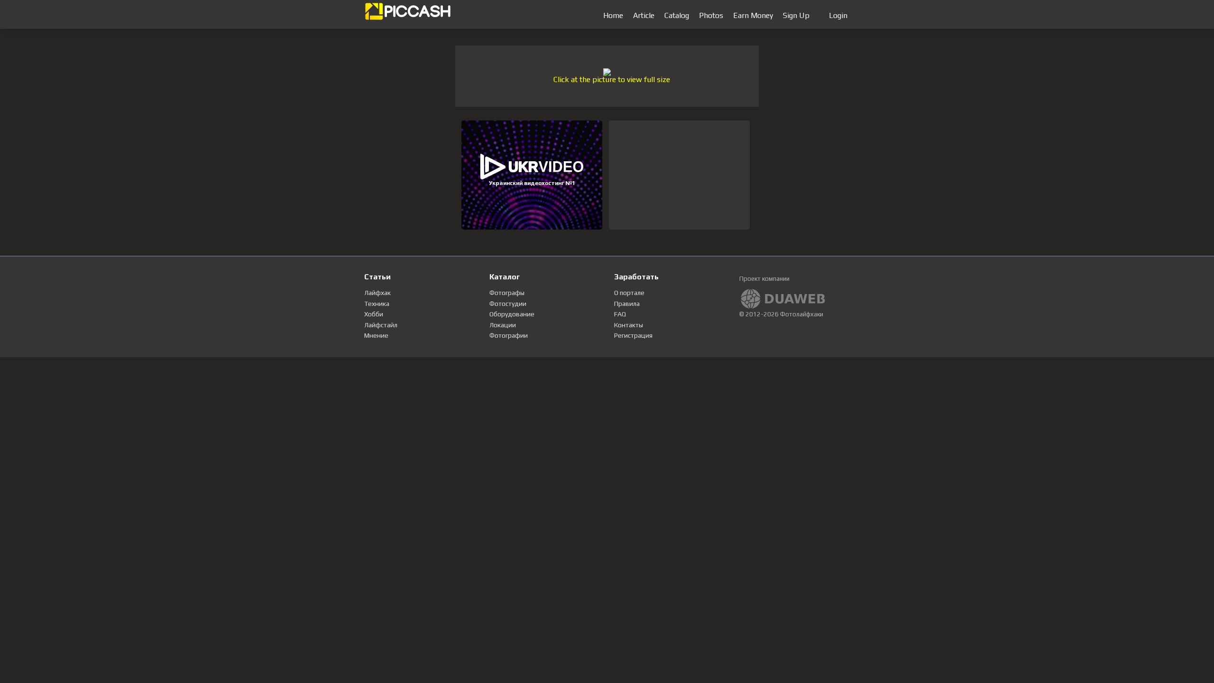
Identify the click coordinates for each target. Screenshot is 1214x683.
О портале (629, 292)
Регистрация (633, 335)
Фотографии (508, 335)
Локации (502, 325)
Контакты (628, 325)
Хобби (373, 314)
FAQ (620, 314)
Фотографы (506, 292)
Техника (376, 303)
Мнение (376, 335)
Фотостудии (507, 303)
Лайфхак (377, 292)
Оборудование (511, 314)
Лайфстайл (380, 325)
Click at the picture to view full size (611, 79)
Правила (627, 303)
